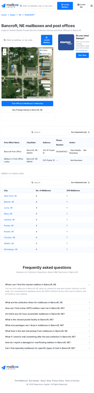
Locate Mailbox (65, 5)
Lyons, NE (8, 208)
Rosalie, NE (9, 231)
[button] (12, 67)
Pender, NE (9, 225)
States (12, 15)
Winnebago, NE (11, 249)
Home (4, 15)
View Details (75, 150)
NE (20, 15)
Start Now (82, 55)
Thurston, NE (9, 237)
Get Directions (77, 151)
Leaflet (31, 97)
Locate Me (82, 5)
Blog (49, 381)
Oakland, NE (9, 219)
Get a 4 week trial (81, 50)
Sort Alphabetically (79, 132)
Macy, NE (8, 214)
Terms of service (72, 381)
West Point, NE (10, 196)
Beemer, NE (9, 202)
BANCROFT (30, 15)
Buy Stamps (34, 381)
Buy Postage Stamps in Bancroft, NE (27, 110)
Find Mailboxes (21, 381)
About (43, 381)
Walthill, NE (9, 243)
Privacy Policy (58, 381)
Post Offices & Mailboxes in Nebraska (27, 103)
